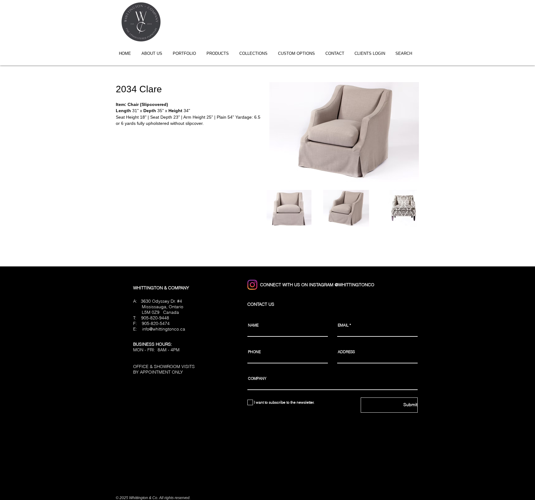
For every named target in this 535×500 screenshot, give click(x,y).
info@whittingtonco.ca (163, 329)
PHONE (254, 352)
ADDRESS (346, 352)
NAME (253, 325)
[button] (255, 53)
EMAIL (343, 325)
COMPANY (257, 378)
